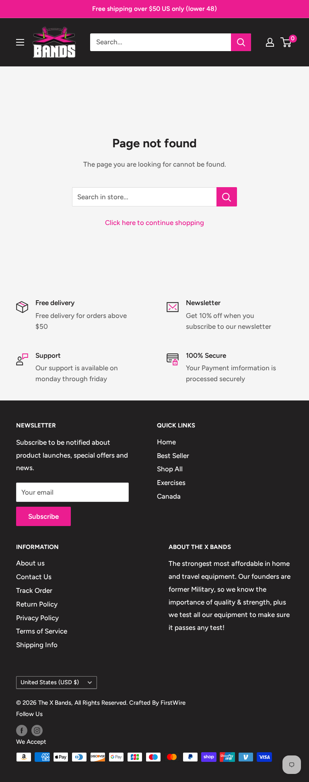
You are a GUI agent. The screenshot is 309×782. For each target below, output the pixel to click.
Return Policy (37, 604)
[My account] (270, 42)
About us (30, 563)
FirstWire (173, 702)
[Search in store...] (226, 196)
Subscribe (43, 516)
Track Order (34, 590)
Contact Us (34, 577)
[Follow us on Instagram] (37, 730)
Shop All (170, 469)
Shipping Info (37, 645)
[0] (286, 42)
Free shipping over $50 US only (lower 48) (154, 8)
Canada (169, 496)
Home (166, 442)
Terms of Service (41, 631)
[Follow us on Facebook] (21, 730)
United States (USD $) (50, 682)
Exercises (171, 483)
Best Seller (173, 456)
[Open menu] (20, 42)
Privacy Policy (37, 618)
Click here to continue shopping (154, 223)
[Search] (241, 42)
